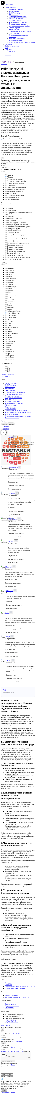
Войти (3, 1043)
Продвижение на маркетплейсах (20, 31)
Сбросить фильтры (7, 374)
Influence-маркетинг (15, 40)
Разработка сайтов (15, 20)
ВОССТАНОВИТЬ (7, 1074)
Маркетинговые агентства (18, 22)
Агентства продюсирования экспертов (18, 412)
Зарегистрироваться (8, 1061)
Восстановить (17, 1041)
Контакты (12, 51)
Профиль (8, 55)
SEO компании (14, 11)
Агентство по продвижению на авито (22, 42)
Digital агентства (10, 7)
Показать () (5, 376)
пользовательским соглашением (12, 1051)
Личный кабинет (10, 1004)
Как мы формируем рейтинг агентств (17, 997)
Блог (6, 48)
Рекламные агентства (16, 9)
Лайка (7, 613)
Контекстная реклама (16, 18)
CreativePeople (13, 467)
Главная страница (11, 383)
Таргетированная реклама (17, 17)
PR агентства (13, 15)
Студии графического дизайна (19, 26)
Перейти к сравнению (8, 1092)
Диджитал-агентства (12, 1006)
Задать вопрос (5, 1025)
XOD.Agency (12, 519)
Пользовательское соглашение (15, 988)
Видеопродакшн (14, 29)
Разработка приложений (17, 38)
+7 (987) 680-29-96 (7, 62)
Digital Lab (8, 567)
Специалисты (9, 44)
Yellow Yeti (9, 591)
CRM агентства (14, 33)
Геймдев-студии (14, 28)
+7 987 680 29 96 (10, 1020)
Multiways (11, 541)
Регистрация (15, 1033)
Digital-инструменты (12, 46)
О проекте (8, 49)
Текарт (7, 637)
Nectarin (10, 437)
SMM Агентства (14, 13)
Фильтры (6, 426)
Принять (4, 1090)
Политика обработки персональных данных (20, 986)
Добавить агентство (11, 995)
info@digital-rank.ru (11, 1022)
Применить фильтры (8, 424)
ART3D (8, 660)
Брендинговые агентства (17, 24)
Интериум (11, 493)
